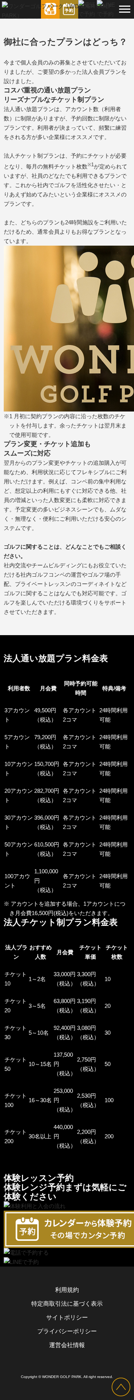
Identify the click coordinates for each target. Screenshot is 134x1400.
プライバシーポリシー (67, 1331)
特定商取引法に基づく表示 (67, 1303)
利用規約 (67, 1290)
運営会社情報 (67, 1345)
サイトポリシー (67, 1317)
